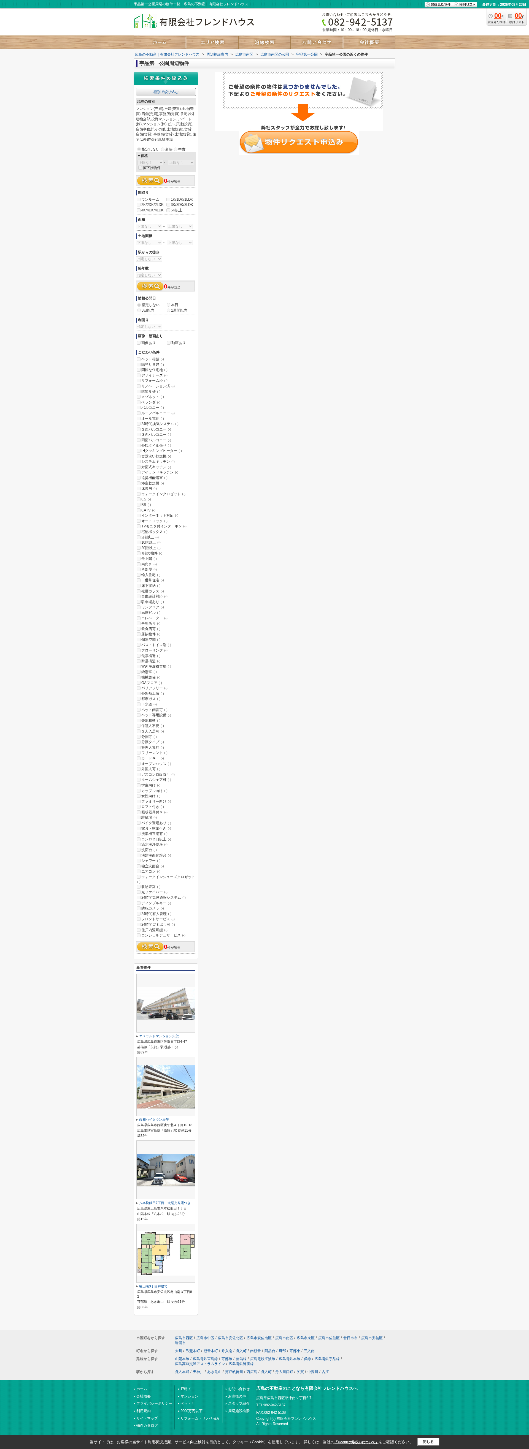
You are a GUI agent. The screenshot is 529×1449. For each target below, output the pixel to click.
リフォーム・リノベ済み (200, 1418)
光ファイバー (154, 892)
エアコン (150, 871)
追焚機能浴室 (154, 478)
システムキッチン (158, 461)
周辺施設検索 (239, 1411)
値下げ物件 (152, 168)
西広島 (252, 1372)
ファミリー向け (156, 801)
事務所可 (150, 623)
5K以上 (176, 210)
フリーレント (154, 753)
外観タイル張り (156, 445)
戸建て (185, 1389)
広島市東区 (306, 1338)
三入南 (309, 1351)
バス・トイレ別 (156, 645)
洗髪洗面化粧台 (156, 855)
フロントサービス (158, 919)
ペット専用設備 (156, 715)
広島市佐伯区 (329, 1338)
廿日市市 (350, 1338)
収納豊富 (150, 887)
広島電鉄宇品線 (327, 1359)
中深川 (312, 1372)
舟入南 (227, 1351)
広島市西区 (184, 1338)
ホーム (141, 1389)
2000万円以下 (191, 1411)
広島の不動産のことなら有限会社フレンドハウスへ (307, 1388)
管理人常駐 (152, 747)
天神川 (198, 1372)
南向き (149, 564)
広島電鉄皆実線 (241, 1364)
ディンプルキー (156, 903)
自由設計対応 (154, 596)
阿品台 (269, 1351)
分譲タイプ (152, 742)
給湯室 (149, 672)
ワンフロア (152, 607)
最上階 (149, 559)
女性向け (150, 796)
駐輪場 (149, 817)
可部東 (295, 1351)
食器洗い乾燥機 (156, 456)
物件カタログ (147, 1425)
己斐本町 (193, 1351)
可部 (282, 1351)
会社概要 (143, 1396)
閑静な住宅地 (154, 370)
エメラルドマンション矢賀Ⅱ (160, 1036)
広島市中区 (205, 1338)
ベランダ (150, 402)
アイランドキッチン (159, 472)
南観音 (255, 1351)
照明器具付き (154, 812)
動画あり (178, 343)
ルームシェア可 (156, 780)
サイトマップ (147, 1418)
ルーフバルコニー (158, 413)
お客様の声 (237, 1396)
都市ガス (150, 699)
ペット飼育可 (154, 710)
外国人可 (150, 769)
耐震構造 (150, 661)
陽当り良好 (152, 365)
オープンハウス (156, 764)
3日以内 (148, 310)
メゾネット (152, 397)
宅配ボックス (154, 532)
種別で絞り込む (166, 92)
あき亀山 (214, 1372)
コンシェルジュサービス (163, 935)
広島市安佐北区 (230, 1338)
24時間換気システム (160, 424)
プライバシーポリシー (154, 1403)
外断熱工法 (152, 693)
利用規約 (143, 1411)
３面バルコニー (156, 434)
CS (146, 499)
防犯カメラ (152, 908)
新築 (168, 149)
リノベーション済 (158, 386)
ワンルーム (150, 199)
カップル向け (154, 791)
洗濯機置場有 (154, 834)
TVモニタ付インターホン (164, 526)
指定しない (151, 149)
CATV (148, 510)
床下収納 (150, 586)
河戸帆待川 (234, 1372)
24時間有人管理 (156, 914)
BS (146, 505)
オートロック (154, 521)
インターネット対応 (159, 515)
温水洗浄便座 (154, 844)
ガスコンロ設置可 (158, 774)
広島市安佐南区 (259, 1338)
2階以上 (150, 537)
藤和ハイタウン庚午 (154, 1119)
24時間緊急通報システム (163, 897)
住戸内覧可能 (154, 930)
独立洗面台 (152, 866)
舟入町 (241, 1351)
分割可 (149, 737)
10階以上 (151, 542)
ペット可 (187, 1403)
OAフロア (151, 683)
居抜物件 (150, 634)
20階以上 (151, 548)
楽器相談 (150, 720)
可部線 (227, 1359)
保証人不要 (152, 726)
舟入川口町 (284, 1372)
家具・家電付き (156, 828)
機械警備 (150, 677)
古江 (325, 1372)
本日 (174, 305)
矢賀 (300, 1372)
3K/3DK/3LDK (182, 205)
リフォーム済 (154, 380)
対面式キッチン (156, 467)
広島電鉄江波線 (262, 1359)
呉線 (307, 1359)
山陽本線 (182, 1359)
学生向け (150, 785)
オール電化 (152, 418)
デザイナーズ (154, 375)
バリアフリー (154, 688)
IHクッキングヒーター (161, 451)
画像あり (148, 343)
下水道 (149, 704)
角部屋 (149, 569)
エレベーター (154, 618)
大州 (178, 1351)
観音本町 (211, 1351)
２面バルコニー (156, 429)
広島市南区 (284, 1338)
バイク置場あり (156, 823)
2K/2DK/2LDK (152, 205)
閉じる (428, 1442)
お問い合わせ (239, 1389)
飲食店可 (150, 629)
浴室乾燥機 (152, 483)
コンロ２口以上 (156, 839)
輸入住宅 (150, 575)
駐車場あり (152, 602)
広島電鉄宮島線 (205, 1359)
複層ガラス (152, 591)
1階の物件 (151, 553)
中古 (181, 149)
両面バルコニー (156, 440)
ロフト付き (152, 807)
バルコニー (152, 407)
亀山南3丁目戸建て (153, 1286)
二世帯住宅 (152, 580)
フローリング (154, 650)
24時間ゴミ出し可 (158, 924)
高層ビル (150, 613)
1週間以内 (179, 310)
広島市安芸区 (372, 1338)
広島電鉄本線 (289, 1359)
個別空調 (150, 640)
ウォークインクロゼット (163, 494)
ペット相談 (152, 359)
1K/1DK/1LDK (182, 199)
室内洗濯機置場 (156, 666)
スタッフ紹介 (239, 1403)
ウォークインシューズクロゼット (166, 879)
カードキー (152, 758)
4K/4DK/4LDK (152, 210)
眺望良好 (150, 392)
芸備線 (241, 1359)
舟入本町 (182, 1372)
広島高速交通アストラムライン (200, 1364)
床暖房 (149, 488)
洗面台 (149, 850)
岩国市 (180, 1343)
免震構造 (150, 656)
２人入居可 (152, 731)
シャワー (150, 861)
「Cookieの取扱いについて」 (356, 1442)
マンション (189, 1396)
